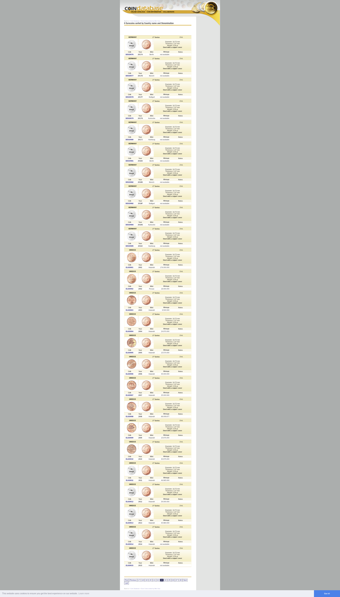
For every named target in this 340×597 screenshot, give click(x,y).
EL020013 (129, 523)
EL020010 (129, 459)
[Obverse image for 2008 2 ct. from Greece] (131, 406)
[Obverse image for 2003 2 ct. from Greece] (131, 300)
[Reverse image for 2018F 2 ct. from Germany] (146, 193)
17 (139, 580)
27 (177, 580)
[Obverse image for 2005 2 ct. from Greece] (131, 342)
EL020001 (129, 267)
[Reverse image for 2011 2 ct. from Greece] (146, 470)
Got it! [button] (327, 593)
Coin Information (154, 12)
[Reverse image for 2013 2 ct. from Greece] (146, 512)
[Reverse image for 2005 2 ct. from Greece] (146, 342)
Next (185, 580)
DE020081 (129, 161)
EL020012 (129, 502)
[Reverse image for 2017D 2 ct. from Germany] (146, 65)
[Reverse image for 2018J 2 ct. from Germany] (146, 236)
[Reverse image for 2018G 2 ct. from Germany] (146, 214)
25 (169, 580)
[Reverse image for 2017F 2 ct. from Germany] (146, 87)
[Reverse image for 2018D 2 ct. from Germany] (146, 172)
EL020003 (129, 310)
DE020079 (129, 118)
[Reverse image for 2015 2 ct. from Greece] (146, 555)
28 (181, 580)
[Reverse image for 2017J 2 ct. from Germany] (146, 129)
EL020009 (129, 438)
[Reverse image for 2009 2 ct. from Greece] (146, 427)
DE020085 (129, 246)
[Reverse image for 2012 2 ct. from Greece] (146, 491)
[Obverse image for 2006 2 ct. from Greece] (131, 364)
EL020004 (129, 331)
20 (150, 580)
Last (126, 583)
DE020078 (129, 97)
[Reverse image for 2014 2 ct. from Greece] (146, 534)
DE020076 (129, 54)
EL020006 (129, 374)
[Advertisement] (168, 15)
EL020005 (129, 353)
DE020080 (129, 140)
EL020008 (129, 416)
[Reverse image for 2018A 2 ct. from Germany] (146, 150)
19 (147, 580)
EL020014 (129, 544)
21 (154, 580)
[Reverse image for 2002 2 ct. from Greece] (146, 257)
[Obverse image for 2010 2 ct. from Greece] (131, 449)
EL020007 (129, 395)
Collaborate (168, 12)
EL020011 (129, 480)
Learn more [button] (83, 593)
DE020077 (129, 76)
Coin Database (135, 21)
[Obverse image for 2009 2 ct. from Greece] (131, 427)
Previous (133, 580)
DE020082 (129, 182)
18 (143, 580)
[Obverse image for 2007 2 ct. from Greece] (131, 385)
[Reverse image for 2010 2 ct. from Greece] (146, 449)
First (126, 580)
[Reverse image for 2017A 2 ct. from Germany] (146, 44)
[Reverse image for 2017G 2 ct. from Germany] (146, 108)
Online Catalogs (138, 12)
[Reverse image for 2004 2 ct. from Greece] (146, 321)
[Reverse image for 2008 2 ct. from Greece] (146, 406)
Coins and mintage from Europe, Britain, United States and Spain (144, 8)
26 (173, 580)
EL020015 (129, 565)
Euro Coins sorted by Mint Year (150, 21)
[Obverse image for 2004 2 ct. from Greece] (131, 321)
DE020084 (129, 225)
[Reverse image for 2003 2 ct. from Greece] (146, 300)
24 (165, 580)
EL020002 (129, 289)
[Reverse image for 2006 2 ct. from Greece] (146, 364)
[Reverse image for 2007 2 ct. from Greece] (146, 385)
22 (158, 580)
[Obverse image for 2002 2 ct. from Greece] (131, 257)
